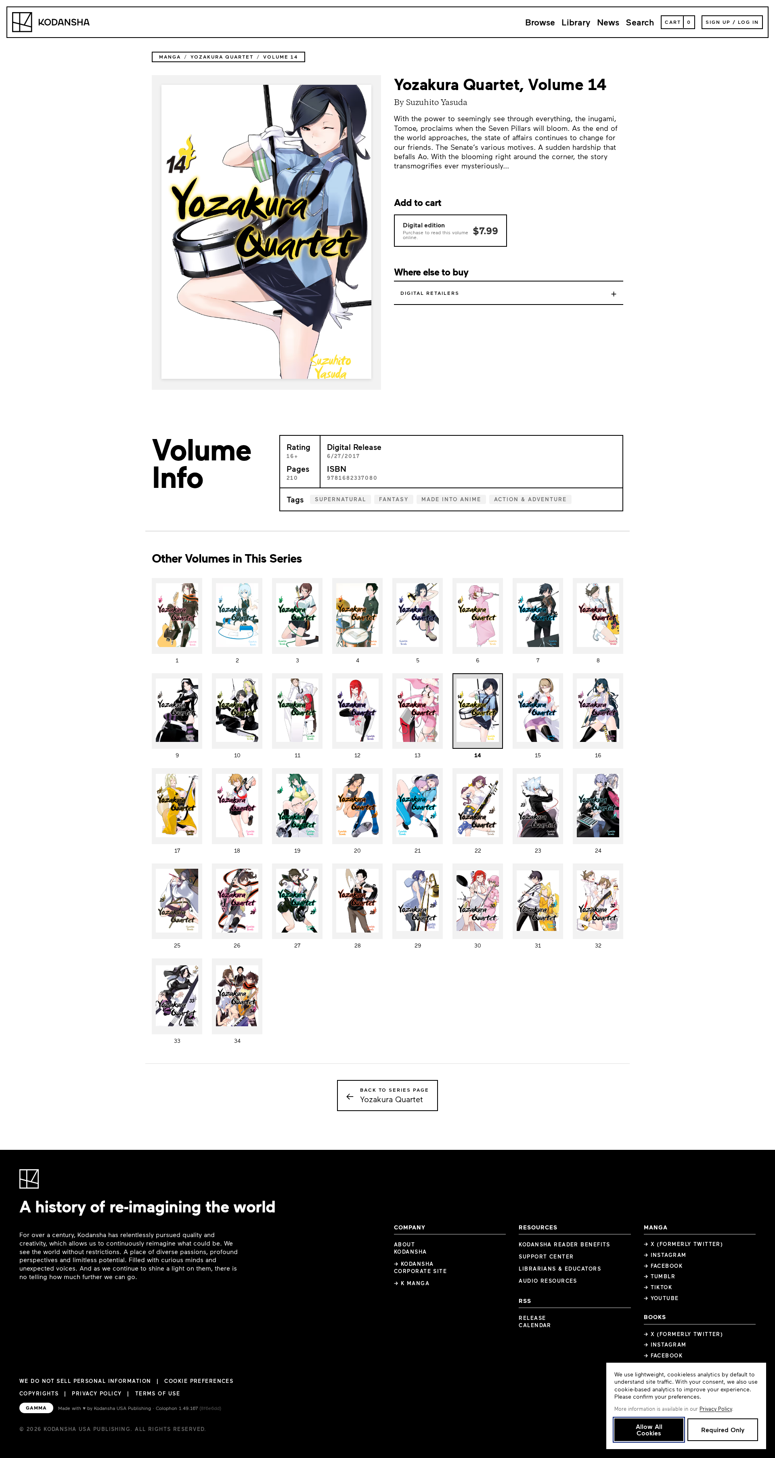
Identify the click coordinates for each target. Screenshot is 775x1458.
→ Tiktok (658, 1287)
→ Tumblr (660, 1276)
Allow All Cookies (649, 1429)
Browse (540, 22)
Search (640, 22)
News (608, 22)
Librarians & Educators (560, 1268)
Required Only (722, 1429)
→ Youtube (661, 1298)
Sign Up (718, 22)
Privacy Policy (96, 1393)
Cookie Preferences (198, 1381)
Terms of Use (157, 1393)
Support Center (546, 1256)
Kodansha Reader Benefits (564, 1244)
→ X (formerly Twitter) (683, 1244)
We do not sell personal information (85, 1381)
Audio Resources (548, 1280)
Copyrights (39, 1393)
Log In (748, 22)
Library (576, 22)
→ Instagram (665, 1255)
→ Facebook (663, 1266)
